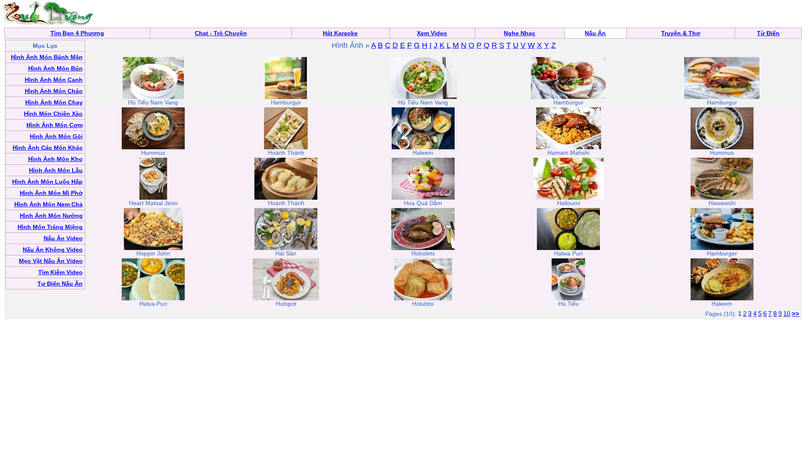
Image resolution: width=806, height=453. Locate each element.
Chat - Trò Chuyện (221, 33)
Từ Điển (768, 33)
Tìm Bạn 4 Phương (77, 33)
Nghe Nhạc (519, 33)
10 (786, 313)
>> (795, 313)
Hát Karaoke (340, 33)
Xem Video (432, 33)
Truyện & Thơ (680, 33)
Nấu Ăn (595, 33)
